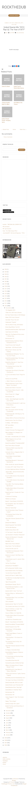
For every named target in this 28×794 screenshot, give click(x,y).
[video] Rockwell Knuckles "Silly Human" (15, 329)
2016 (5, 291)
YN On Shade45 (9, 601)
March (7, 730)
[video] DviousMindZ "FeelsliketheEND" (15, 443)
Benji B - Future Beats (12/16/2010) (14, 622)
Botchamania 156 (10, 396)
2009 (5, 738)
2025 (5, 271)
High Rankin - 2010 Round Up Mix (14, 347)
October (8, 713)
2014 (5, 296)
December (8, 308)
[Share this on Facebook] (13, 66)
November (8, 710)
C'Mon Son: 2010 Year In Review (14, 312)
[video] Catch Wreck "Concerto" (13, 387)
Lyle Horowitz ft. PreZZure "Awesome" (15, 534)
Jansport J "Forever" (11, 407)
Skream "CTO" (9, 427)
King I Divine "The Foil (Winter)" (13, 546)
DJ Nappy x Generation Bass (13, 650)
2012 (5, 301)
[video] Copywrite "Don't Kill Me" (13, 525)
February (8, 732)
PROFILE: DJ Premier (11, 499)
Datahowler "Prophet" (11, 322)
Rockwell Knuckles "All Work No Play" (15, 663)
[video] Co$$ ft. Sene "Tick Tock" (14, 591)
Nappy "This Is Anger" (11, 701)
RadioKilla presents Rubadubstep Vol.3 (15, 677)
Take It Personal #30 (11, 582)
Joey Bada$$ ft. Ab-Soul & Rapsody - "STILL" (14, 233)
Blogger (14, 780)
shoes (4, 764)
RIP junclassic (6, 226)
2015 (5, 293)
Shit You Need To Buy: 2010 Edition (14, 324)
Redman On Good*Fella (11, 378)
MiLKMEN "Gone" (10, 541)
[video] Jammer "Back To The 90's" (14, 604)
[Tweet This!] (14, 66)
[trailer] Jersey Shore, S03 (12, 530)
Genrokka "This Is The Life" (12, 320)
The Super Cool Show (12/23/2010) (14, 680)
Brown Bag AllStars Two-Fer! (13, 327)
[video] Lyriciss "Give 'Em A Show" (14, 420)
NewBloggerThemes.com (7, 784)
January (8, 735)
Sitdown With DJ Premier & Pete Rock (15, 418)
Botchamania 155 (10, 692)
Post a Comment (8, 137)
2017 (5, 288)
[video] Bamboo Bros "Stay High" (14, 687)
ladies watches (6, 759)
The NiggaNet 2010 (10, 310)
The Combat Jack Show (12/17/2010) (15, 606)
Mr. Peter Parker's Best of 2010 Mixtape (15, 315)
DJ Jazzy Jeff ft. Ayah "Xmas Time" (14, 467)
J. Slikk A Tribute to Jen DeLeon (14, 381)
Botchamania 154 (10, 694)
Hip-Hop (11, 22)
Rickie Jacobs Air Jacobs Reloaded (14, 464)
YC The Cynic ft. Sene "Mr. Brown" (14, 532)
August (8, 718)
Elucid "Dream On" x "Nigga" (12, 394)
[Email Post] (2, 69)
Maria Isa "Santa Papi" (11, 508)
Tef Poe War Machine (11, 527)
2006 (5, 745)
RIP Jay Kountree (7, 228)
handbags (5, 760)
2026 (5, 269)
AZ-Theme (11, 782)
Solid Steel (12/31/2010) (12, 332)
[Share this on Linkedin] (18, 66)
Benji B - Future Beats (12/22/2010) (14, 501)
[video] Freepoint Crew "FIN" (12, 627)
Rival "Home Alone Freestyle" (13, 445)
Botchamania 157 (10, 338)
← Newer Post (5, 129)
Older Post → (23, 129)
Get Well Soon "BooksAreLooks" (14, 619)
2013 (5, 298)
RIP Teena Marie (10, 425)
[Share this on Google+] (16, 66)
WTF (22, 22)
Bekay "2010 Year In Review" (13, 317)
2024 (5, 274)
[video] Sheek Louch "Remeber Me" (14, 685)
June (7, 722)
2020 (5, 281)
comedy (7, 22)
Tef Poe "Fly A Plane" (11, 563)
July (7, 720)
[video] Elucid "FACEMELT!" (12, 565)
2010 (5, 305)
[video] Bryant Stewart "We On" (13, 584)
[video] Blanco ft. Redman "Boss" (14, 689)
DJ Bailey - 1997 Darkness (12, 422)
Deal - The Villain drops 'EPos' (10, 231)
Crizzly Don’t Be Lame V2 (12, 548)
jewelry (4, 762)
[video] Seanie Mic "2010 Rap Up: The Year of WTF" (14, 28)
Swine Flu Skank (6, 86)
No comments (20, 32)
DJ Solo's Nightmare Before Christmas (15, 469)
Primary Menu (14, 15)
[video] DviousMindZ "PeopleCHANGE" (15, 624)
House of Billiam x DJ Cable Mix (13, 613)
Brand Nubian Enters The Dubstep (14, 570)
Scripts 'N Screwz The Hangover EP (15, 430)
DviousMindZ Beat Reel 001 (12, 660)
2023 (5, 276)
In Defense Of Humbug (11, 496)
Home (14, 129)
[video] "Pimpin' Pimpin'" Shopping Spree (6, 120)
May (7, 725)
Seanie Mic (17, 22)
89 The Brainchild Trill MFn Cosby (14, 568)
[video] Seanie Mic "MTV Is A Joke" (14, 682)
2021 (5, 279)
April (7, 727)
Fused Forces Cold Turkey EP (13, 345)
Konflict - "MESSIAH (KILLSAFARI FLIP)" (12, 224)
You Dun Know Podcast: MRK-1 (13, 573)
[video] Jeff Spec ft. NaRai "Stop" (14, 575)
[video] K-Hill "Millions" (11, 522)
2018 (5, 286)
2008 (5, 740)
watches (5, 757)
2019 (5, 284)
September (9, 715)
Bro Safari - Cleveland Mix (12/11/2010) (15, 436)
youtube (14, 24)
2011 (5, 303)
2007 (5, 742)
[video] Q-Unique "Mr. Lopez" (13, 703)
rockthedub (14, 7)
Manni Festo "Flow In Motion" (13, 543)
